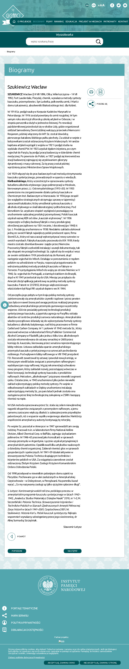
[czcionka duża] (103, 5)
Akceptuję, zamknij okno (61, 663)
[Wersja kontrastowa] (94, 5)
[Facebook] (112, 5)
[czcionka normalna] (98, 5)
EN (86, 4)
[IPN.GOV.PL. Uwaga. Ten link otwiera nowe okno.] (61, 587)
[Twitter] (119, 5)
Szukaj (98, 41)
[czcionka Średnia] (101, 5)
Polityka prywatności (25, 622)
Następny (70, 550)
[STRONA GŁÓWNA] (14, 21)
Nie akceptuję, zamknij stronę (100, 663)
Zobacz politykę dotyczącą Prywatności (26, 657)
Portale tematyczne (24, 608)
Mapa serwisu (19, 615)
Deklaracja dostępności (27, 629)
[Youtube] (125, 5)
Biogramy (11, 51)
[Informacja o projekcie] (5, 305)
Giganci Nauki (37, 8)
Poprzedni (15, 550)
